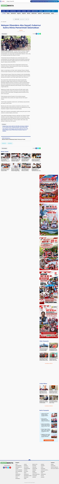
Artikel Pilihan (43, 383)
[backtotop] (29, 460)
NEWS (25, 472)
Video (4, 13)
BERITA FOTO (35, 11)
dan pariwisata (47, 11)
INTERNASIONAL (27, 468)
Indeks (3, 11)
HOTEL (42, 467)
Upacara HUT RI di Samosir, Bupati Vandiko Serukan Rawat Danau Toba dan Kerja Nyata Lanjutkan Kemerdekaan (45, 414)
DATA (53, 11)
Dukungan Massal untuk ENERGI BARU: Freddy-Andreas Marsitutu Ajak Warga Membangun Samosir (44, 359)
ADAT (7, 11)
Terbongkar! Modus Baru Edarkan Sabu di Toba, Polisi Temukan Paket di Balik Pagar (53, 392)
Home (3, 1)
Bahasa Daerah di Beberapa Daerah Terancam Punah (13, 139)
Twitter (8, 469)
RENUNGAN (26, 477)
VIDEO (25, 478)
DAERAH (41, 11)
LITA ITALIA (26, 471)
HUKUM (16, 468)
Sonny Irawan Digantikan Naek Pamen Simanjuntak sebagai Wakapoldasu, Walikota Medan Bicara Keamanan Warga (45, 419)
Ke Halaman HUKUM (48, 405)
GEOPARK (42, 465)
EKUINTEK (34, 465)
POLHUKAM (34, 475)
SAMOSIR (34, 477)
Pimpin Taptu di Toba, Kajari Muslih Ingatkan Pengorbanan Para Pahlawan (45, 430)
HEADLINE (4, 143)
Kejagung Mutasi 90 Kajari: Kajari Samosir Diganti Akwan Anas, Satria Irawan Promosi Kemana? (43, 392)
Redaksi (52, 464)
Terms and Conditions (54, 468)
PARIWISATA (26, 474)
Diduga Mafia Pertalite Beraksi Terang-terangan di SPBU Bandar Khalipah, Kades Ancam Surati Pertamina (44, 401)
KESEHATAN (34, 468)
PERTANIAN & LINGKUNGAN (28, 475)
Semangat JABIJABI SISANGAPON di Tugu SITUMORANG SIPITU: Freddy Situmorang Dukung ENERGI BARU (53, 349)
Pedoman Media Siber (55, 467)
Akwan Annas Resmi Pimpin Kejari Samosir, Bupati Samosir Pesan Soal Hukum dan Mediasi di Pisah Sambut (45, 1)
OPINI (42, 472)
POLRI (16, 477)
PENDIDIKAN (43, 474)
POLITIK (42, 475)
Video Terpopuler (44, 341)
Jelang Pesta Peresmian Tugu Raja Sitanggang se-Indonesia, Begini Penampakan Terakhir (44, 349)
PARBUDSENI (17, 474)
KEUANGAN (43, 468)
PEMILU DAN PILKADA (36, 474)
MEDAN (33, 471)
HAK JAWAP (26, 467)
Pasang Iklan (53, 465)
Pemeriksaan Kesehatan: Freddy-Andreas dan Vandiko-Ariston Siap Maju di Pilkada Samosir (53, 359)
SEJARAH (42, 477)
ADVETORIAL (13, 11)
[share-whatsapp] (40, 34)
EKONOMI (26, 465)
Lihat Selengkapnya (48, 440)
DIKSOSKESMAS (18, 465)
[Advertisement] (49, 373)
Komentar (5, 33)
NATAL (16, 472)
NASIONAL (10, 143)
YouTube (11, 469)
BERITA (28, 11)
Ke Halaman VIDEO (48, 363)
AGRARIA (24, 11)
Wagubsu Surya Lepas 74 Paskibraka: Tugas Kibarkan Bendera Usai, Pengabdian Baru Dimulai (45, 435)
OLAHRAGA (34, 472)
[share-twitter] (38, 34)
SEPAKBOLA (17, 478)
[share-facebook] (36, 34)
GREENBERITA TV (18, 467)
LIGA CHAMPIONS (18, 471)
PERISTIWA (17, 475)
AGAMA (19, 11)
